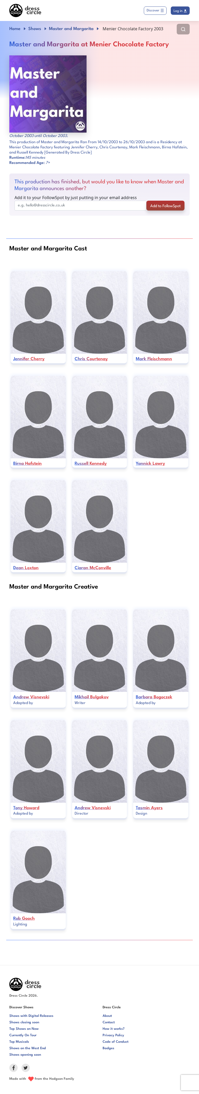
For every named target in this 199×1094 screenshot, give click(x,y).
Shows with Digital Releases (31, 1016)
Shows (34, 29)
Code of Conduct (116, 1042)
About (107, 1016)
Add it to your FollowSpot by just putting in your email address (76, 197)
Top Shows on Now (24, 1029)
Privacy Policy (113, 1035)
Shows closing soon (24, 1022)
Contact (109, 1022)
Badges (108, 1048)
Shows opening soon (25, 1054)
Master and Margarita (71, 29)
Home (14, 29)
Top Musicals (19, 1042)
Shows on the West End (27, 1048)
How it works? (114, 1029)
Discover (153, 10)
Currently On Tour (23, 1035)
